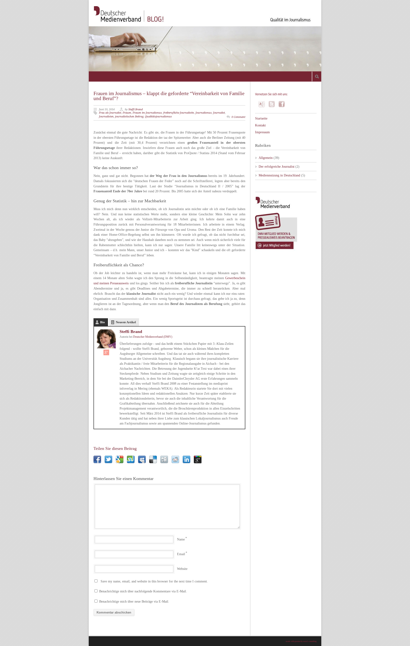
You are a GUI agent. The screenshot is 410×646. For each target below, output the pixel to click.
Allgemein (266, 158)
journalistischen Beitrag (129, 116)
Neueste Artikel (126, 322)
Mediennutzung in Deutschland (279, 175)
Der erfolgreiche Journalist (276, 166)
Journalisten (106, 116)
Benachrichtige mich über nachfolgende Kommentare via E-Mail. (143, 591)
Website (182, 569)
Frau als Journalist (110, 112)
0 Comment (238, 117)
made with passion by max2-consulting (301, 641)
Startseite (261, 118)
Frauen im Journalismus (147, 112)
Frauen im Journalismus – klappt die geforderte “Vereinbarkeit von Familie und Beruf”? (168, 96)
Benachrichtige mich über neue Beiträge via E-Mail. (134, 601)
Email (181, 554)
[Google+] (106, 352)
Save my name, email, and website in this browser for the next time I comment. (154, 581)
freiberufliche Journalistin (178, 112)
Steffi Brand (135, 109)
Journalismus (204, 112)
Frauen (127, 112)
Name (181, 539)
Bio (102, 322)
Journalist (219, 112)
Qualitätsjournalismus (158, 116)
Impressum (262, 132)
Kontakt (260, 125)
